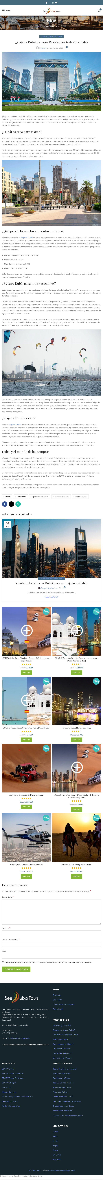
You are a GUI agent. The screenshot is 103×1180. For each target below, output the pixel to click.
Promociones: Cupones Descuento (68, 1115)
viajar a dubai (81, 496)
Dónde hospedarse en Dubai (51, 578)
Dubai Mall (21, 496)
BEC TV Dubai (8, 1069)
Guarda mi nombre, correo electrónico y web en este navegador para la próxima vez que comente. (48, 962)
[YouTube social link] (56, 3)
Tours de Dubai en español (64, 1069)
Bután (55, 1131)
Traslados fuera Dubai (63, 1110)
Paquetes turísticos (61, 1073)
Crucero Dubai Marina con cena (76, 728)
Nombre (6, 928)
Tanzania (57, 1159)
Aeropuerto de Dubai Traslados (67, 1101)
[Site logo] (51, 10)
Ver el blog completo (62, 1025)
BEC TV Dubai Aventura (12, 1073)
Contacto (57, 995)
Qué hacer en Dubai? (62, 1048)
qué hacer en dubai (40, 496)
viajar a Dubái (27, 237)
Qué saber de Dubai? (62, 1053)
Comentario (8, 896)
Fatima (42, 48)
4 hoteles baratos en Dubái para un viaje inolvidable (51, 583)
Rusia (55, 1150)
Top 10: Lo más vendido (63, 1083)
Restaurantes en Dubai (63, 1097)
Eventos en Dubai (60, 1039)
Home (39, 26)
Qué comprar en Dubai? (63, 1044)
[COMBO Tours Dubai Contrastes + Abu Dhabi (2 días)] (26, 701)
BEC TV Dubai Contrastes (13, 1078)
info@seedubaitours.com (19, 1038)
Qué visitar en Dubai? (62, 1058)
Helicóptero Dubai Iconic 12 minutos (26, 864)
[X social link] (49, 2)
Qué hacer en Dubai (61, 1078)
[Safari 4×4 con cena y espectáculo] (76, 837)
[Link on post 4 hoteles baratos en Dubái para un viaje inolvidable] (51, 548)
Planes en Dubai (60, 1092)
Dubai (7, 496)
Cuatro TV (6, 1087)
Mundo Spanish (9, 1092)
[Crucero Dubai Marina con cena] (76, 701)
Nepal (55, 1145)
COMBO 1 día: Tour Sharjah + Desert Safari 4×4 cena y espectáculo (26, 659)
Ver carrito (57, 1000)
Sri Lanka (57, 1155)
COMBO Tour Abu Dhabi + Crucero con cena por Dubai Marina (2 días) (76, 659)
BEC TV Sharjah (9, 1083)
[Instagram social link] (52, 3)
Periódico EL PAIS (9, 1101)
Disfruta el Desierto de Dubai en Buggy (26, 795)
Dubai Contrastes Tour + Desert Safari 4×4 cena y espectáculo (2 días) (76, 796)
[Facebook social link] (46, 3)
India (55, 1136)
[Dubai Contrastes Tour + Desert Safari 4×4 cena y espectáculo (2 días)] (76, 768)
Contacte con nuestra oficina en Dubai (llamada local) (26, 1044)
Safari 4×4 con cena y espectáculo (76, 864)
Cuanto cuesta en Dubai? (55, 26)
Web (4, 951)
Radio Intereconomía (11, 1106)
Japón (55, 1141)
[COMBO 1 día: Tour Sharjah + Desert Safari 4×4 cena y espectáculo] (26, 631)
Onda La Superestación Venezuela (17, 1097)
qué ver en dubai (62, 496)
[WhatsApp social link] (18, 504)
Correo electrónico (11, 939)
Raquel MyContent (49, 588)
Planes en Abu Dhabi (62, 1087)
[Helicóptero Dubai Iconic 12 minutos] (26, 837)
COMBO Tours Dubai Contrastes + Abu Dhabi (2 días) (26, 728)
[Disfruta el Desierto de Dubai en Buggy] (26, 768)
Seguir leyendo (51, 597)
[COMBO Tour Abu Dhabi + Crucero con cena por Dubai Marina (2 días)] (76, 631)
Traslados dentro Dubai (63, 1106)
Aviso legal (57, 1009)
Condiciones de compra (63, 1004)
